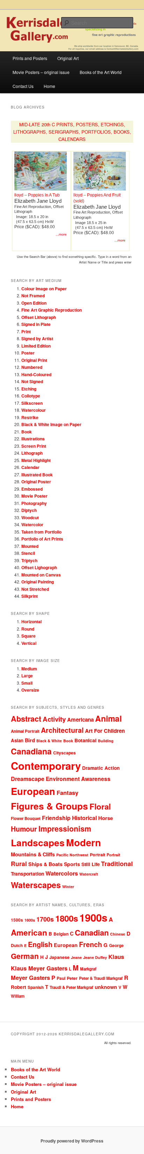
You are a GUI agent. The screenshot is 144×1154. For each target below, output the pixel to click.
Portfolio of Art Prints (42, 539)
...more (61, 234)
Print (26, 331)
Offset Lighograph (39, 567)
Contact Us (23, 86)
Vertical (28, 643)
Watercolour (33, 410)
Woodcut (30, 517)
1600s (29, 920)
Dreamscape (27, 779)
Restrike (29, 417)
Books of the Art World (101, 72)
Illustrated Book (37, 474)
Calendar (30, 467)
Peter (72, 978)
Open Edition (33, 303)
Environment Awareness (78, 779)
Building (106, 740)
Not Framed (33, 295)
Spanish (36, 987)
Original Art (68, 58)
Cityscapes (64, 753)
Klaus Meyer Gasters (39, 968)
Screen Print (33, 446)
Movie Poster (34, 496)
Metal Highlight (36, 460)
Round (27, 629)
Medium (29, 668)
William (17, 996)
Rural (19, 863)
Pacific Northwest (72, 854)
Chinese (117, 934)
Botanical (85, 740)
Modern (83, 842)
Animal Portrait (25, 731)
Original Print (34, 360)
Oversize (30, 690)
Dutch (17, 945)
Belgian (61, 934)
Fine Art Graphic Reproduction (51, 310)
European (33, 791)
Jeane (76, 957)
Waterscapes (36, 885)
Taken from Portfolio (41, 532)
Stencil (28, 553)
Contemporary (46, 765)
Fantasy (67, 792)
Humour (24, 829)
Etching (28, 389)
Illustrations (33, 438)
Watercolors (61, 873)
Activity (54, 719)
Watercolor (32, 524)
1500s (17, 920)
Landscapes (38, 842)
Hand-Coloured (36, 374)
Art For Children (105, 731)
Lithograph (32, 453)
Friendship (56, 818)
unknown (106, 986)
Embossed (32, 489)
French (90, 944)
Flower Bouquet (26, 818)
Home (49, 86)
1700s (45, 919)
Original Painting (37, 582)
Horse (105, 818)
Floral (100, 806)
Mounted (29, 546)
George (116, 945)
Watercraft (88, 874)
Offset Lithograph (38, 317)
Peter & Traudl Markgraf (101, 978)
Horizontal (31, 621)
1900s (93, 917)
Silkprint (29, 596)
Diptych (29, 510)
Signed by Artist (37, 338)
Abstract (26, 718)
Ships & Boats (45, 864)
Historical (84, 818)
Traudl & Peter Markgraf (71, 987)
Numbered (31, 367)
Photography (34, 503)
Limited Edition (36, 346)
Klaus (116, 956)
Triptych (29, 560)
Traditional (117, 863)
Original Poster (36, 481)
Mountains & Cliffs (33, 854)
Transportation (27, 873)
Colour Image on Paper (44, 288)
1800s (66, 918)
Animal (108, 718)
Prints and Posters (30, 58)
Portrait (97, 854)
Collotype (30, 396)
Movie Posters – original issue (41, 72)
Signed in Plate (36, 324)
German (25, 956)
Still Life (90, 864)
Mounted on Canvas (41, 575)
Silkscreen (32, 403)
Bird (30, 740)
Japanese (59, 957)
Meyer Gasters (30, 978)
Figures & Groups (49, 805)
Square (28, 636)
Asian (17, 740)
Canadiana (31, 751)
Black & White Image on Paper (51, 424)
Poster (28, 353)
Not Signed (32, 381)
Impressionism (64, 828)
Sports (72, 864)
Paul (61, 978)
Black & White (49, 740)
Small (27, 683)
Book (26, 432)
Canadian (92, 932)
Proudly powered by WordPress (72, 1141)
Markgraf (88, 969)
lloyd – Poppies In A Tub (37, 195)
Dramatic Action (101, 768)
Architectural (62, 730)
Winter (68, 886)
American (29, 932)
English (40, 944)
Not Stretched (35, 589)
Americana (80, 719)
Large (27, 675)
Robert (18, 987)
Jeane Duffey (95, 957)
